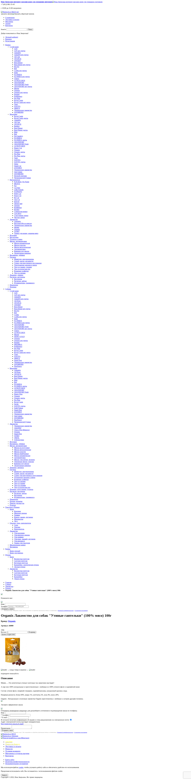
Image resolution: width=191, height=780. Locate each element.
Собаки (8, 584)
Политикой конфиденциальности (66, 610)
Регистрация (10, 41)
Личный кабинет (11, 37)
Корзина (8, 39)
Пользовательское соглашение (16, 764)
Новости (9, 749)
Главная (8, 582)
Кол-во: (4, 632)
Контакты (9, 25)
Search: (3, 29)
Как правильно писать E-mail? (12, 724)
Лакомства (9, 586)
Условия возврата (12, 751)
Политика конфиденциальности (17, 762)
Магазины (9, 21)
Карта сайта (9, 760)
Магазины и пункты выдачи (17, 753)
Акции (8, 23)
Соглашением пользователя (81, 610)
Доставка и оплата (12, 20)
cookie (21, 767)
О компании (10, 18)
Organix (8, 588)
